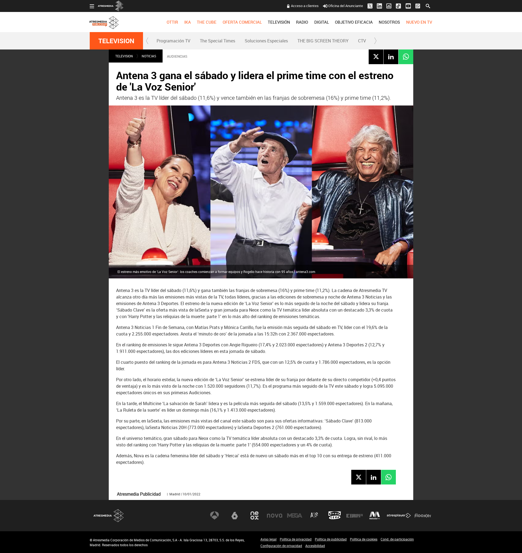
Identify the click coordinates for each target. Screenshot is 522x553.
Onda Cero (335, 515)
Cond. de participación (397, 539)
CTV (362, 41)
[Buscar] (428, 5)
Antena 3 (214, 515)
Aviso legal (268, 539)
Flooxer (423, 515)
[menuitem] (172, 22)
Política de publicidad (331, 539)
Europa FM (354, 515)
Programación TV (173, 41)
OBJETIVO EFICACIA (354, 22)
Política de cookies (363, 539)
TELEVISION (116, 40)
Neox (254, 515)
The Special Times (217, 41)
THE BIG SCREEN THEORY (323, 41)
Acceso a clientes (305, 5)
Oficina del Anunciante (345, 5)
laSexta (234, 515)
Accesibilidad (315, 545)
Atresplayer (399, 515)
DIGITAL (321, 22)
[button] (147, 41)
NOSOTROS (389, 22)
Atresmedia (109, 515)
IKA (187, 22)
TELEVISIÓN (279, 22)
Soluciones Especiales (266, 41)
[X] (376, 56)
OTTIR (172, 22)
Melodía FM (374, 515)
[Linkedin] (391, 56)
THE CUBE (206, 22)
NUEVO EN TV (419, 22)
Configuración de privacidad (281, 545)
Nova (274, 515)
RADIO (302, 22)
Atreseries (314, 515)
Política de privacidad (296, 539)
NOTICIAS (149, 56)
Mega (295, 515)
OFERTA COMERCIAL (242, 22)
